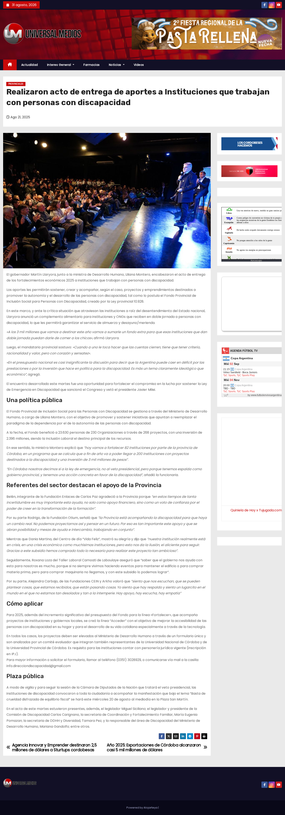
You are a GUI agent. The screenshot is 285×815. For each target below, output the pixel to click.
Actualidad (29, 65)
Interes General (59, 65)
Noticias (115, 65)
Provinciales (15, 83)
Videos (139, 65)
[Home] (10, 65)
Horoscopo (256, 260)
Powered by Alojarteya (142, 808)
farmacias (91, 65)
